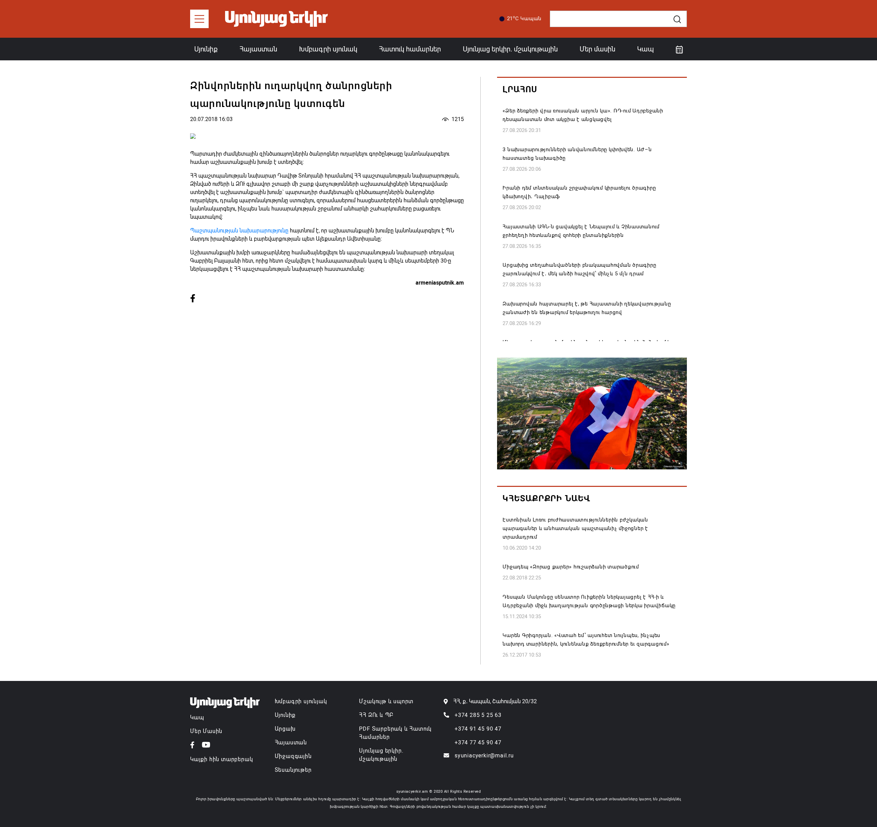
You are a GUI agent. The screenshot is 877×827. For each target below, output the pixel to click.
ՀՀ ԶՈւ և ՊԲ (376, 715)
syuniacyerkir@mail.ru (484, 755)
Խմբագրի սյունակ (328, 49)
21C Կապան (524, 18)
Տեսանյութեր (293, 770)
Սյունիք (206, 49)
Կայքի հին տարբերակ (221, 759)
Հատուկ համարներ (410, 49)
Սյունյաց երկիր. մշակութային (510, 49)
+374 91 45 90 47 (478, 729)
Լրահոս (520, 89)
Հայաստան (258, 49)
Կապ (645, 49)
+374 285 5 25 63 (478, 715)
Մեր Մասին (206, 731)
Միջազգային (293, 756)
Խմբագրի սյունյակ (301, 701)
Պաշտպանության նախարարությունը (239, 230)
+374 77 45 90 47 (478, 742)
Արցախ (285, 729)
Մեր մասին (597, 49)
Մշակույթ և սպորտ (386, 701)
